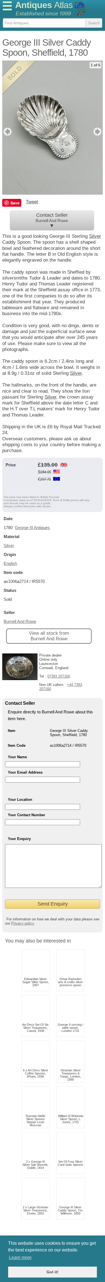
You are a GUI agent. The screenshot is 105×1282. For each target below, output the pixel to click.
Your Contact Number (26, 815)
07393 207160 (58, 676)
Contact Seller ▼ (52, 220)
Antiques (44, 5)
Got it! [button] (52, 1272)
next (98, 132)
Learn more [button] (20, 1257)
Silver (76, 373)
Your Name (17, 757)
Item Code (16, 745)
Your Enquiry (19, 839)
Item (11, 731)
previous (6, 132)
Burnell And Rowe (20, 621)
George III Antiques (32, 527)
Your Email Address (25, 772)
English (10, 563)
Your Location (20, 799)
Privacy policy (22, 923)
